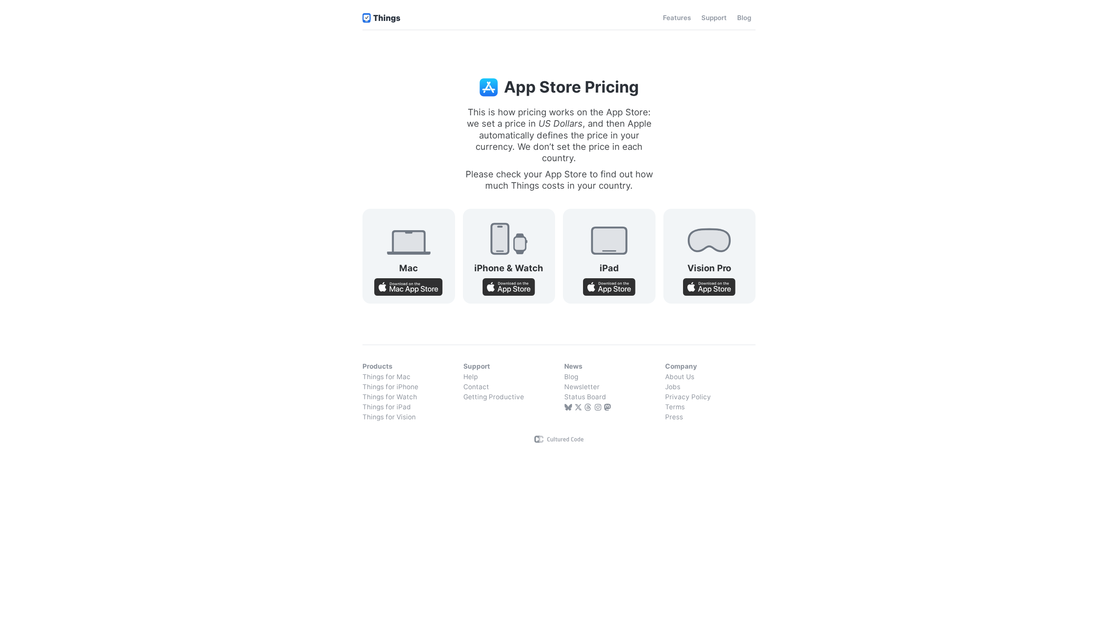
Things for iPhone (390, 387)
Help (470, 377)
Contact (476, 387)
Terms (675, 407)
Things (382, 18)
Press (674, 417)
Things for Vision (389, 417)
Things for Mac (386, 377)
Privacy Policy (688, 397)
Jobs (672, 387)
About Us (679, 377)
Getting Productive (493, 397)
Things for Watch (389, 397)
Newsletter (582, 387)
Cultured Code (559, 439)
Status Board (585, 397)
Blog (571, 377)
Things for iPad (386, 407)
